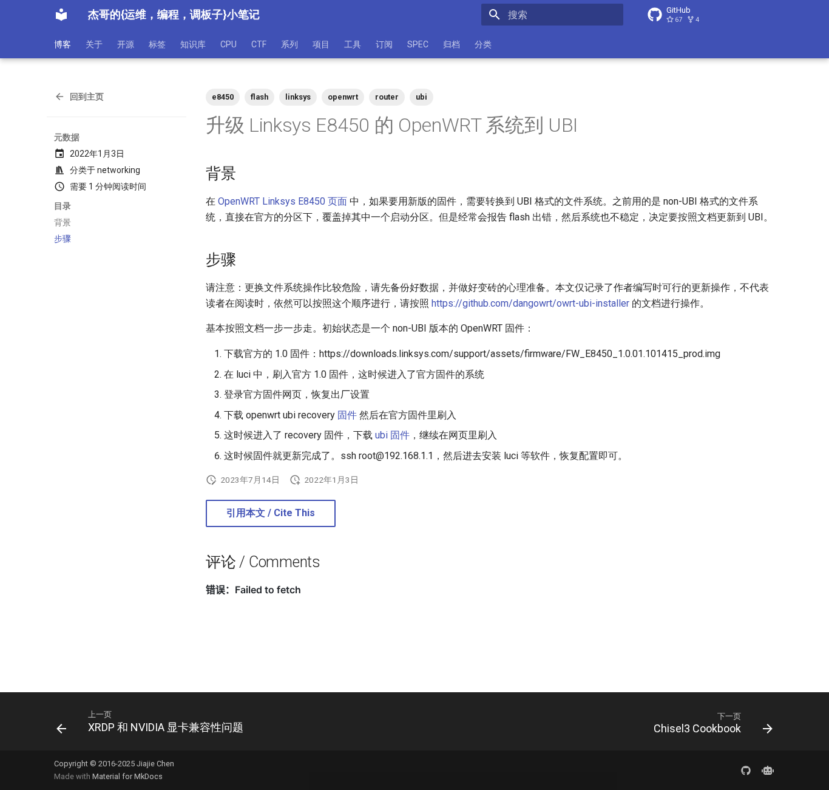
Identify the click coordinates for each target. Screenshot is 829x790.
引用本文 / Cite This (270, 513)
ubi (421, 96)
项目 (321, 44)
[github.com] (746, 770)
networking (118, 170)
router (387, 96)
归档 (451, 44)
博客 (62, 44)
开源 (125, 44)
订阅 (384, 44)
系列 (289, 44)
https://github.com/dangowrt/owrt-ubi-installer (530, 303)
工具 (352, 44)
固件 (347, 415)
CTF (258, 44)
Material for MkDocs (127, 776)
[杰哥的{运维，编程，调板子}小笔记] (61, 14)
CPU (228, 44)
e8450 (223, 96)
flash (259, 96)
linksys (298, 96)
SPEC (417, 44)
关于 (94, 44)
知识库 (193, 44)
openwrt (343, 96)
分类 (483, 44)
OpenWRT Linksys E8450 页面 (282, 201)
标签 (157, 44)
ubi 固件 (392, 435)
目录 (62, 206)
